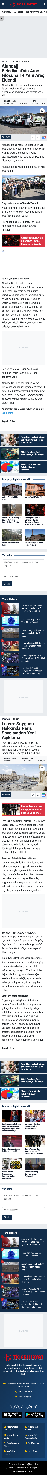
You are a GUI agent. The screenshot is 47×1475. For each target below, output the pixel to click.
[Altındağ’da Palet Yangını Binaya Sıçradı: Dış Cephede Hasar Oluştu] (12, 509)
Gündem (16, 719)
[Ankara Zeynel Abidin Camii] (12, 489)
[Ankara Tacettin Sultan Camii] (12, 534)
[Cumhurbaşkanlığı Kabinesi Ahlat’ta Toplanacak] (35, 1163)
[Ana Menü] (3, 4)
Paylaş (7, 137)
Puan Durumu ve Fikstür (11, 1444)
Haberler (6, 61)
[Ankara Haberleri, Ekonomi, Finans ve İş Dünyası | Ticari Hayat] (23, 4)
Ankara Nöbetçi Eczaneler (11, 1428)
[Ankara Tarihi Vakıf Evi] (35, 489)
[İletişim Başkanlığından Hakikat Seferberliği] (12, 1141)
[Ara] (44, 4)
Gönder (7, 583)
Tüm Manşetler (33, 1443)
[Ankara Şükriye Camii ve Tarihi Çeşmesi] (35, 534)
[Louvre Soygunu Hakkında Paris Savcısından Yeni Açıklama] (23, 777)
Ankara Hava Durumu (31, 1428)
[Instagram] (21, 1407)
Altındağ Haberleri (21, 61)
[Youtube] (30, 1407)
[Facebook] (12, 1407)
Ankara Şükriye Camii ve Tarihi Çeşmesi (34, 544)
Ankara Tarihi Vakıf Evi (33, 497)
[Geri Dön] (2, 18)
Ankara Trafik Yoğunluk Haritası (31, 1436)
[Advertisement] (23, 347)
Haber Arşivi (32, 1451)
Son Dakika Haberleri (9, 1452)
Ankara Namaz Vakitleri (11, 1436)
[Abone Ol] (44, 137)
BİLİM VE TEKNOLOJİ (36, 12)
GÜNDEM (6, 12)
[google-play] (34, 1415)
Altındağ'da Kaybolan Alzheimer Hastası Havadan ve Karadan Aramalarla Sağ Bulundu (34, 521)
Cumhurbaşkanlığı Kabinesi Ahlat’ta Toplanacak (31, 1174)
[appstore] (12, 1415)
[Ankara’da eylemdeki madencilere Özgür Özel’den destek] (35, 1116)
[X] (16, 1407)
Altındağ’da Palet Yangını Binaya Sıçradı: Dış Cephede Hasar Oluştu (11, 520)
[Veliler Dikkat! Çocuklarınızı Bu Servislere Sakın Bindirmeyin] (12, 1163)
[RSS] (35, 1407)
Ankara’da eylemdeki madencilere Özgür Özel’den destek (32, 1126)
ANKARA (18, 12)
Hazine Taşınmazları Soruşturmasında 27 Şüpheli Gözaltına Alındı (34, 1151)
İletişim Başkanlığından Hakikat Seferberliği (11, 1150)
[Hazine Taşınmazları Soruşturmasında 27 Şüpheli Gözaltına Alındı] (35, 1141)
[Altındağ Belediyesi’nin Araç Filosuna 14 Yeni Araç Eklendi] (23, 120)
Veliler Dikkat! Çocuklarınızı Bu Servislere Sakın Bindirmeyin (8, 1175)
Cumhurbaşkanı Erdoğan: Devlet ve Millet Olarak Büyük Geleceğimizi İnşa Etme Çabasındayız (11, 1127)
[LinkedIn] (26, 1407)
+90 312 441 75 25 (25, 1391)
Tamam (30, 1472)
